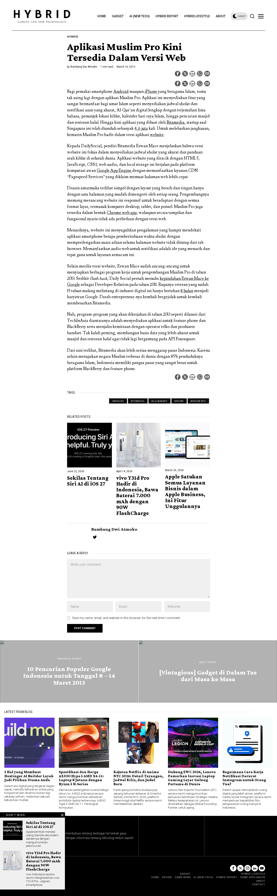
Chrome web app (122, 212)
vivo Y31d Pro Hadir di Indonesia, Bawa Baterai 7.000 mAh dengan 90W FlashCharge (137, 495)
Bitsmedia (175, 122)
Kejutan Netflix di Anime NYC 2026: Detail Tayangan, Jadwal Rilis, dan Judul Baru (138, 778)
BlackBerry (159, 400)
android (118, 400)
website (157, 134)
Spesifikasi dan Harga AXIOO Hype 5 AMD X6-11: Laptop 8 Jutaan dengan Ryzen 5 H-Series (81, 778)
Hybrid (72, 36)
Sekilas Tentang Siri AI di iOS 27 (87, 481)
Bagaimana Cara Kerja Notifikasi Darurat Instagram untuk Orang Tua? (244, 778)
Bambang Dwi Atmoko (84, 66)
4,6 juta (141, 128)
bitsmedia (138, 400)
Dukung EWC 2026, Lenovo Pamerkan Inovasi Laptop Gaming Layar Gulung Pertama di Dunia (192, 778)
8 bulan (186, 290)
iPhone (151, 91)
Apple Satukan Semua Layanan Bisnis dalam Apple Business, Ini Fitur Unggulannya (185, 491)
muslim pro (198, 400)
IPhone (179, 400)
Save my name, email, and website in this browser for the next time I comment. (126, 618)
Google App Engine (114, 170)
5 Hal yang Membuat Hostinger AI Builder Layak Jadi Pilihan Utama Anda (28, 776)
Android (121, 91)
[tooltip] (177, 73)
